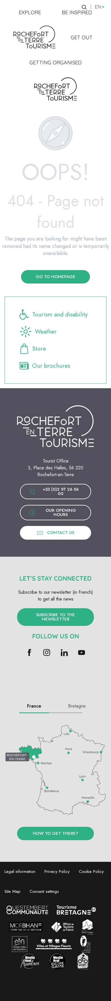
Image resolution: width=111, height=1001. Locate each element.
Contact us (60, 532)
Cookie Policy (91, 871)
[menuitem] (30, 12)
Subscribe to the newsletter (55, 617)
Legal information (20, 871)
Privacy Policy (57, 871)
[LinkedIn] (64, 653)
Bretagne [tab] (77, 706)
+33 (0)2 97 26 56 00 (61, 491)
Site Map (12, 891)
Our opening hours (61, 512)
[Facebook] (29, 653)
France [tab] (34, 706)
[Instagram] (47, 653)
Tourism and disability (60, 314)
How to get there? (55, 833)
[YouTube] (81, 653)
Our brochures (51, 365)
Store (39, 348)
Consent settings (44, 891)
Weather (46, 331)
